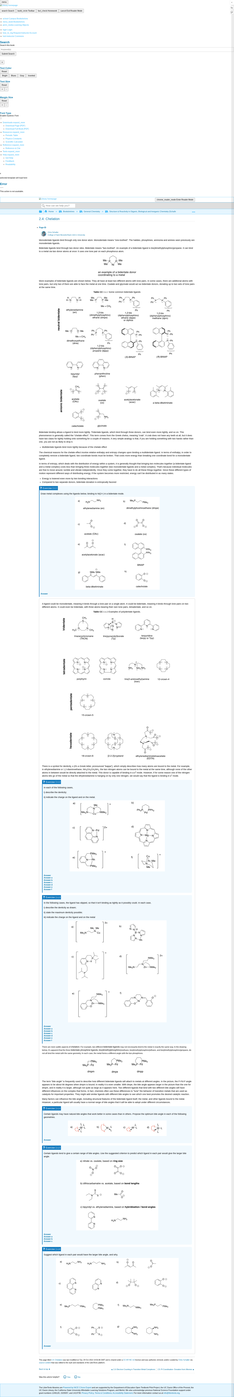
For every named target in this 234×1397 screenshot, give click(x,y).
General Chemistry (91, 211)
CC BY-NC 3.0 (129, 1360)
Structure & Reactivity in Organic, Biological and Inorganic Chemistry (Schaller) (143, 211)
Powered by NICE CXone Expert (77, 1388)
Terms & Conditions (103, 1393)
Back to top (43, 1369)
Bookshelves (69, 211)
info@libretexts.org (171, 1393)
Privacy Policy (88, 1393)
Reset (4, 71)
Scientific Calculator (14, 142)
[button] (9, 161)
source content (45, 1363)
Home (51, 211)
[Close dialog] (1, 187)
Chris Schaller (53, 232)
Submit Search (8, 54)
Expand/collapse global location (193, 211)
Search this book (7, 45)
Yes (68, 1377)
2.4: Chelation (56, 1360)
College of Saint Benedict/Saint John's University (66, 235)
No (79, 1377)
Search (43, 206)
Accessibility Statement (123, 1393)
